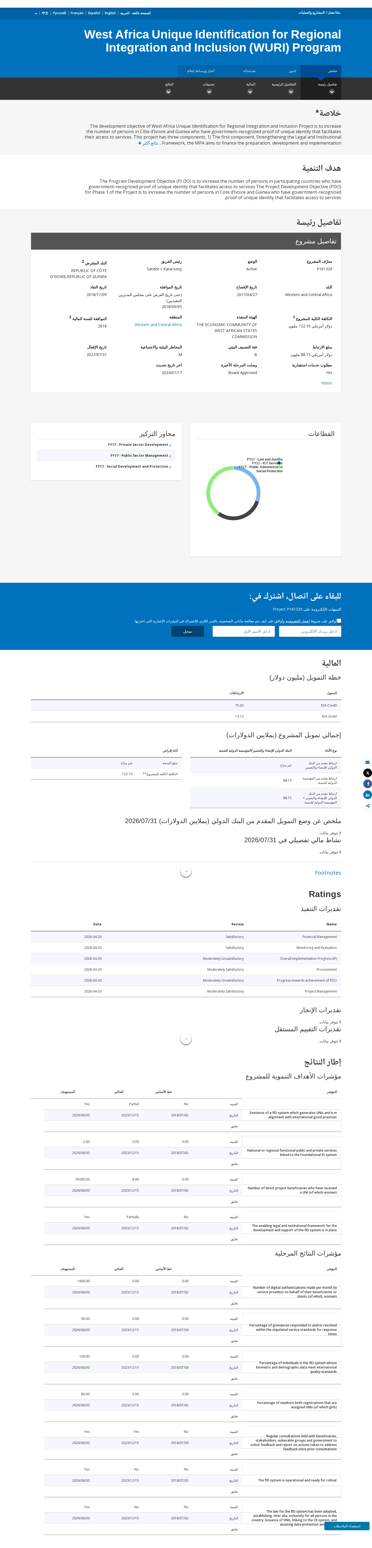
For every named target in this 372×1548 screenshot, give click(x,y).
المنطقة (175, 316)
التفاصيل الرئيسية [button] (284, 84)
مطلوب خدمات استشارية (312, 364)
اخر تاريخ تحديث (169, 364)
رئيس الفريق (171, 261)
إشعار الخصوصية (297, 620)
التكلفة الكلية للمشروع (312, 317)
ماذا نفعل (334, 12)
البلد (329, 286)
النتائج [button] (169, 84)
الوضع (252, 261)
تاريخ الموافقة (171, 286)
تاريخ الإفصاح (246, 286)
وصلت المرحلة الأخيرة (239, 364)
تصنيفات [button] (208, 84)
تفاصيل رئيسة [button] (327, 84)
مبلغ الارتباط (322, 346)
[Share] (368, 784)
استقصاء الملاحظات (346, 1526)
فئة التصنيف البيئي (242, 346)
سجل (187, 631)
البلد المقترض (94, 262)
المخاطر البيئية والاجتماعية (161, 346)
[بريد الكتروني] (368, 762)
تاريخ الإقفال (97, 346)
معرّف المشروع (319, 261)
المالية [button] (250, 84)
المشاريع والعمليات (311, 12)
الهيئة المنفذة (247, 316)
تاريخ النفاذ (98, 286)
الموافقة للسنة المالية (88, 317)
